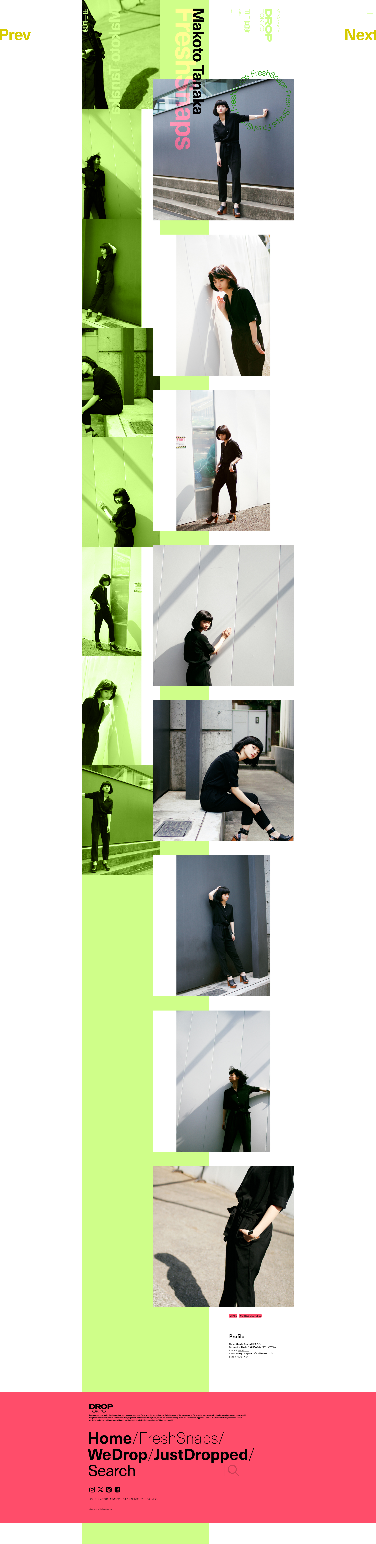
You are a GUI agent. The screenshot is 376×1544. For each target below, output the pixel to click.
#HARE (233, 1315)
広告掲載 (104, 1498)
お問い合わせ (116, 1498)
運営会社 (93, 1498)
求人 (126, 1498)
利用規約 (135, 1498)
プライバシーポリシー (150, 1498)
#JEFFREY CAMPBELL (250, 1315)
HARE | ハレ (243, 1350)
